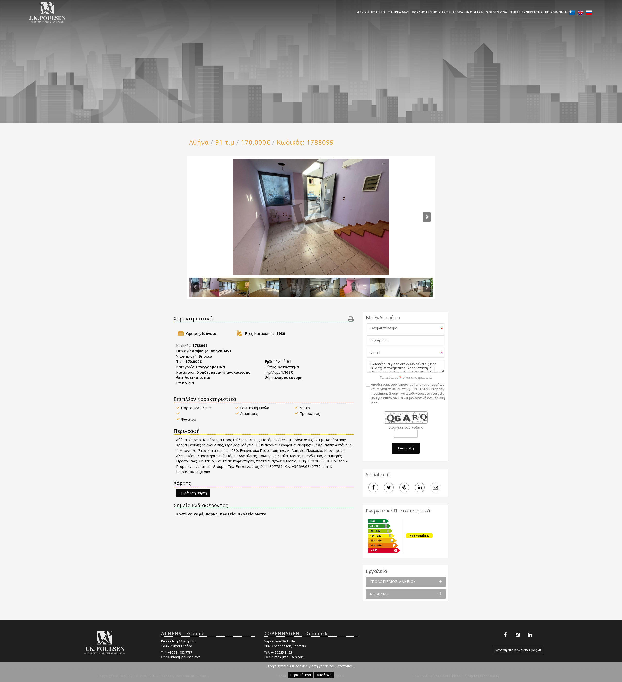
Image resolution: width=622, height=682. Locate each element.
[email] (435, 487)
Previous (195, 287)
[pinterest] (404, 487)
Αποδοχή (324, 675)
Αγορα (457, 12)
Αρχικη (363, 12)
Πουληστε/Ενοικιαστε (431, 12)
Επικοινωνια (556, 12)
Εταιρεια (378, 12)
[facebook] (373, 487)
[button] (351, 318)
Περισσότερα (300, 675)
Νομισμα (379, 593)
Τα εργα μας (398, 12)
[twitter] (389, 487)
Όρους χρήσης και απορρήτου (421, 384)
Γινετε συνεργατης (526, 12)
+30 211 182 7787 (180, 652)
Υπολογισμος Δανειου (393, 581)
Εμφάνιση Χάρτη (193, 493)
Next (427, 217)
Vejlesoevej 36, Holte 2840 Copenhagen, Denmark (285, 643)
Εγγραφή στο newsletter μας (515, 650)
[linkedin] (420, 487)
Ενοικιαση (474, 12)
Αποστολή (406, 448)
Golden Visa (496, 12)
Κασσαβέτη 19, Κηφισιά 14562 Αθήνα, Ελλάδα (178, 643)
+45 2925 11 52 (281, 652)
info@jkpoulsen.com (185, 657)
